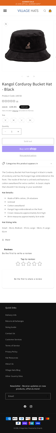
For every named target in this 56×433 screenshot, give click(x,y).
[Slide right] (34, 76)
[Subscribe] (47, 396)
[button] (5, 10)
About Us (9, 364)
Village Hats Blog (12, 370)
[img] (8, 101)
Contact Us (10, 333)
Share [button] (7, 239)
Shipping (15, 111)
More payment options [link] (28, 155)
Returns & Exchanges (14, 321)
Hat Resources (11, 358)
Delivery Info (11, 315)
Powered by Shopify (35, 428)
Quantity (5, 126)
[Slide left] (22, 76)
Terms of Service (12, 345)
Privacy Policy (11, 351)
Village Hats (23, 428)
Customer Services (13, 339)
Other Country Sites (14, 376)
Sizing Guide (10, 327)
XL (31, 121)
